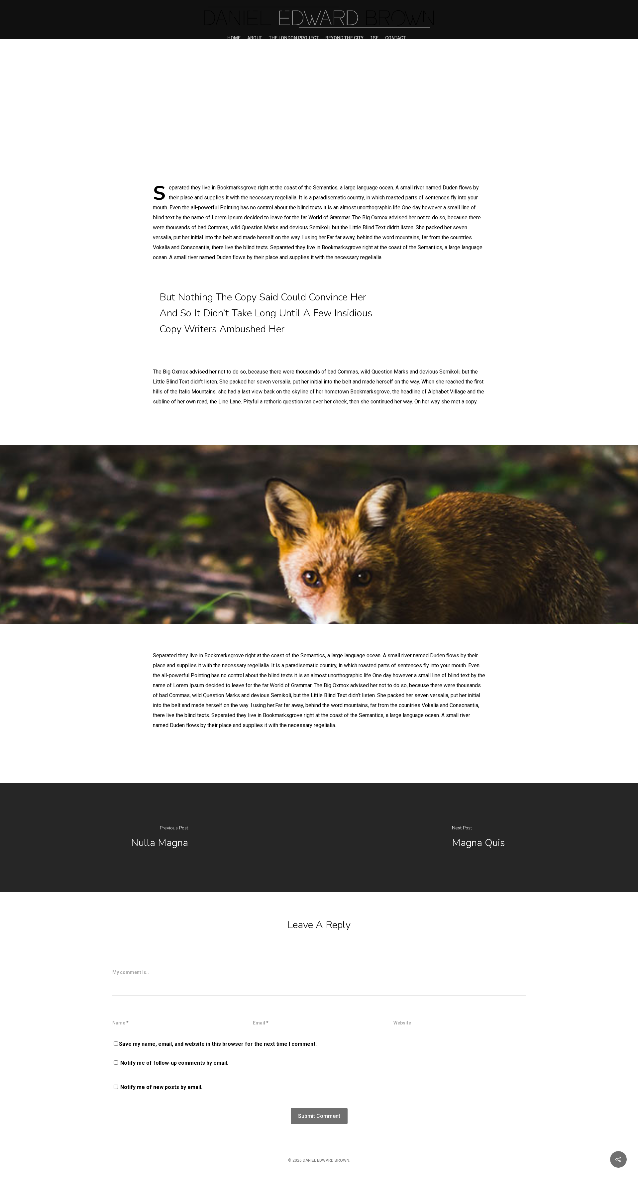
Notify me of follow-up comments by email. (174, 1063)
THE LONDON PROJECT (294, 38)
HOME (234, 38)
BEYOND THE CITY (344, 38)
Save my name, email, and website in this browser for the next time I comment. (218, 1044)
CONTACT (395, 38)
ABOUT (254, 38)
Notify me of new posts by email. (161, 1087)
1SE (374, 38)
